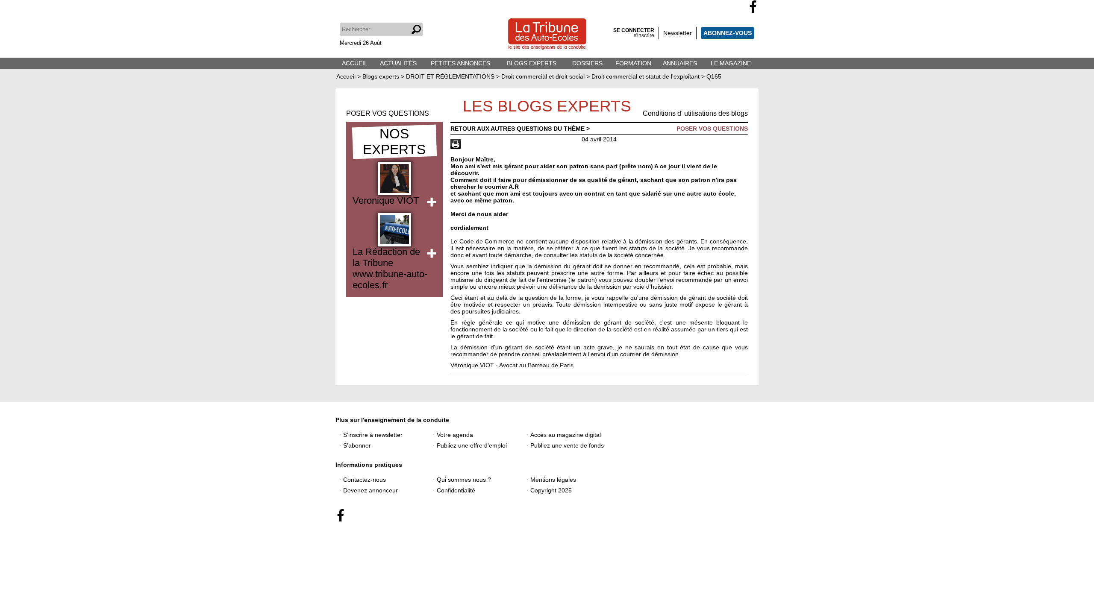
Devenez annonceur (370, 490)
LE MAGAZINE (731, 63)
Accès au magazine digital (565, 434)
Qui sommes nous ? (464, 479)
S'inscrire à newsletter (373, 434)
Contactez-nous (364, 479)
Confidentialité (456, 490)
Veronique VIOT (386, 200)
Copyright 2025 (551, 490)
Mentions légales (553, 479)
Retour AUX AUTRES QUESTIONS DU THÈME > (520, 128)
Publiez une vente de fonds (567, 445)
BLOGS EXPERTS (531, 63)
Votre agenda (455, 434)
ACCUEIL (355, 63)
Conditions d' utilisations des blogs (695, 113)
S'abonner (357, 445)
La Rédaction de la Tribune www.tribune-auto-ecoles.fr (390, 268)
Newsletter (677, 32)
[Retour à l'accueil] (547, 34)
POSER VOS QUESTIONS (387, 113)
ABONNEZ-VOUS (727, 32)
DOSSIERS (587, 63)
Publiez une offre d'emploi (472, 445)
